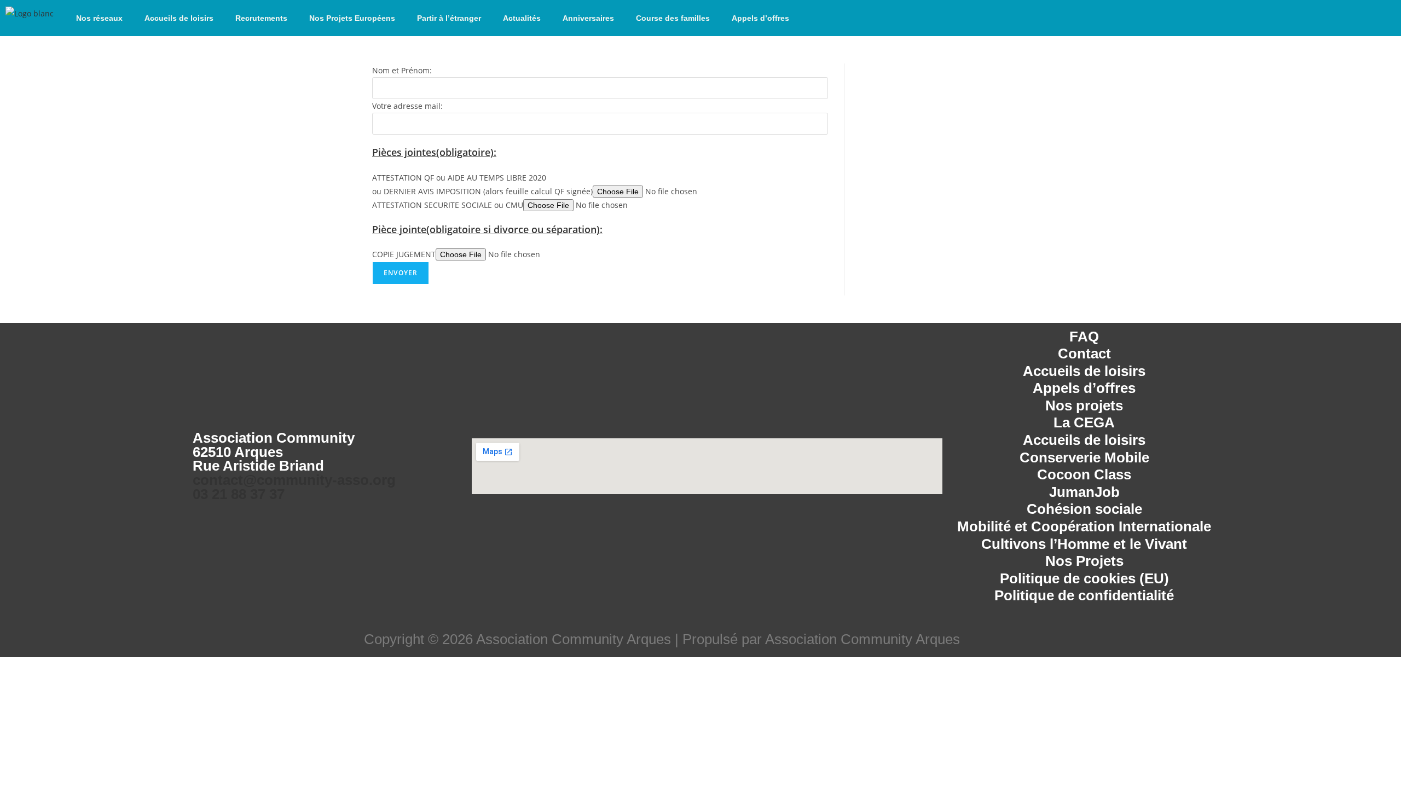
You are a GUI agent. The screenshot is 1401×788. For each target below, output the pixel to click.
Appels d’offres (760, 18)
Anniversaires (588, 18)
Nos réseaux (99, 18)
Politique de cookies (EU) (1084, 578)
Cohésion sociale (1084, 509)
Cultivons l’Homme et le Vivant (1084, 544)
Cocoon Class (1084, 474)
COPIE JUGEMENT (404, 254)
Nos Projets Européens (352, 18)
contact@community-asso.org (294, 480)
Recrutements (261, 18)
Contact (1084, 353)
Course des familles (673, 18)
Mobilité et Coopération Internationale (1084, 526)
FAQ (1084, 336)
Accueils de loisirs (178, 18)
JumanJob (1084, 492)
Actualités (522, 18)
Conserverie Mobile (1084, 457)
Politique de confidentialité (1084, 595)
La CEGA (1084, 422)
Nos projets (1084, 405)
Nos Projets (1084, 561)
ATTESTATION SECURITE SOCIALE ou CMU (447, 205)
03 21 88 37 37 (239, 494)
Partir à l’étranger (449, 18)
